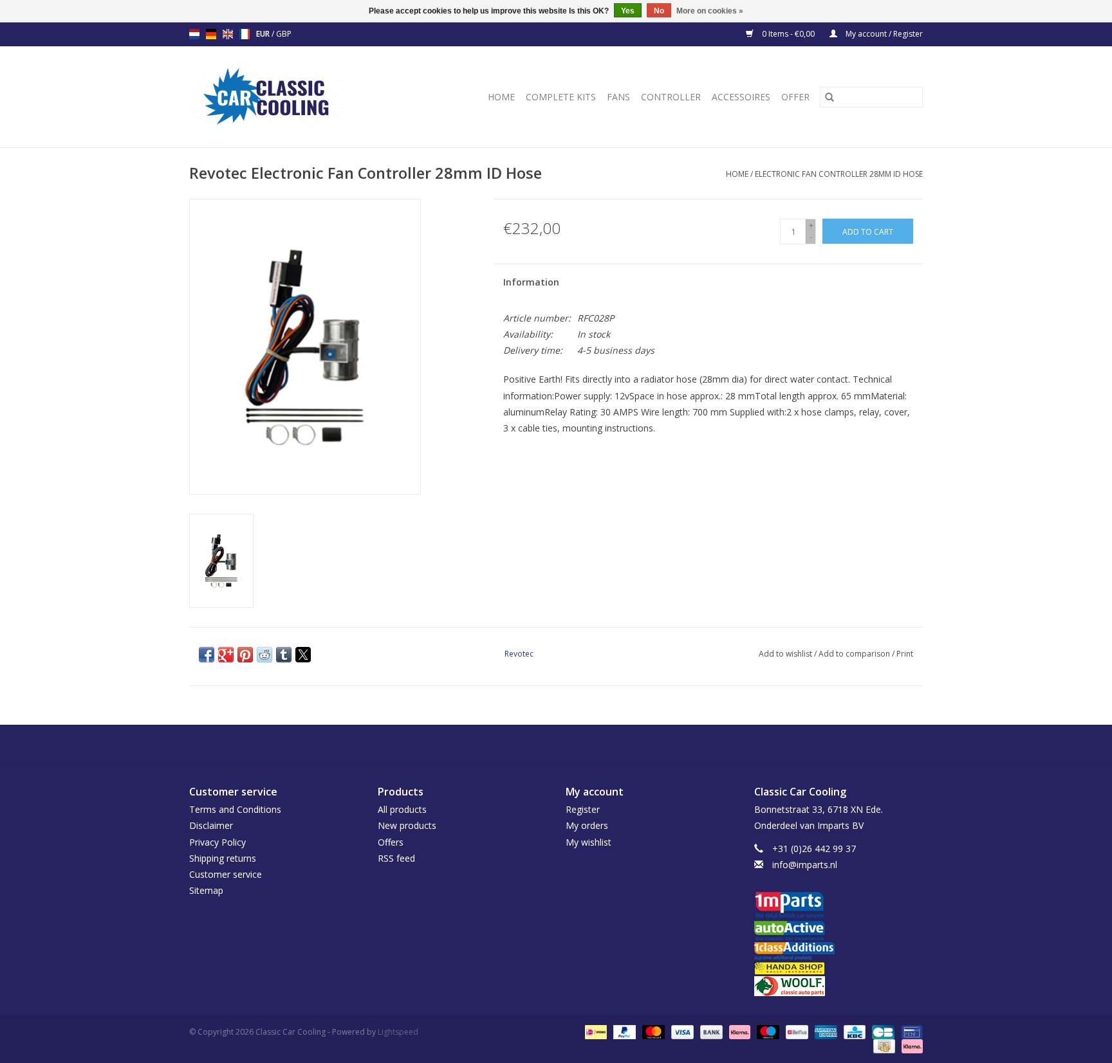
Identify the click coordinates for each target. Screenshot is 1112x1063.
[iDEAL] (594, 1031)
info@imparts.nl (804, 865)
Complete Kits (561, 97)
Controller (671, 97)
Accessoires (741, 97)
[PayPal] (623, 1031)
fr (244, 34)
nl (194, 34)
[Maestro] (766, 1031)
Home (501, 97)
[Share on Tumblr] (284, 654)
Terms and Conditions (235, 809)
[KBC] (853, 1031)
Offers (390, 842)
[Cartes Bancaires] (881, 1031)
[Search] (829, 97)
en (228, 34)
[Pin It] (245, 654)
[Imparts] (838, 906)
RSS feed (396, 858)
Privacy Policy (217, 842)
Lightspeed (398, 1031)
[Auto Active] (838, 931)
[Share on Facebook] (206, 654)
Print (904, 653)
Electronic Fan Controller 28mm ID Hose (839, 173)
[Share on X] (303, 654)
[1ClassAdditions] (838, 951)
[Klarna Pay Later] (910, 1045)
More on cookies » (709, 10)
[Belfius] (795, 1031)
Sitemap (206, 890)
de (211, 34)
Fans (618, 97)
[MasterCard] (652, 1031)
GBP (284, 33)
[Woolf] (838, 986)
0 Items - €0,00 (788, 33)
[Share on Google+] (226, 654)
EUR (264, 33)
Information (531, 282)
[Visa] (681, 1031)
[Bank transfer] (710, 1031)
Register (583, 809)
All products (402, 809)
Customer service (225, 874)
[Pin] (909, 1031)
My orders (587, 825)
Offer (795, 97)
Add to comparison (855, 653)
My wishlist (588, 842)
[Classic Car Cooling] (286, 97)
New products (407, 825)
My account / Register (883, 33)
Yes (628, 10)
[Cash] (883, 1045)
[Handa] (838, 968)
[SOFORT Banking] (738, 1031)
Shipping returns (222, 858)
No (659, 10)
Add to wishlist (786, 653)
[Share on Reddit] (264, 654)
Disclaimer (211, 825)
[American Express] (824, 1031)
